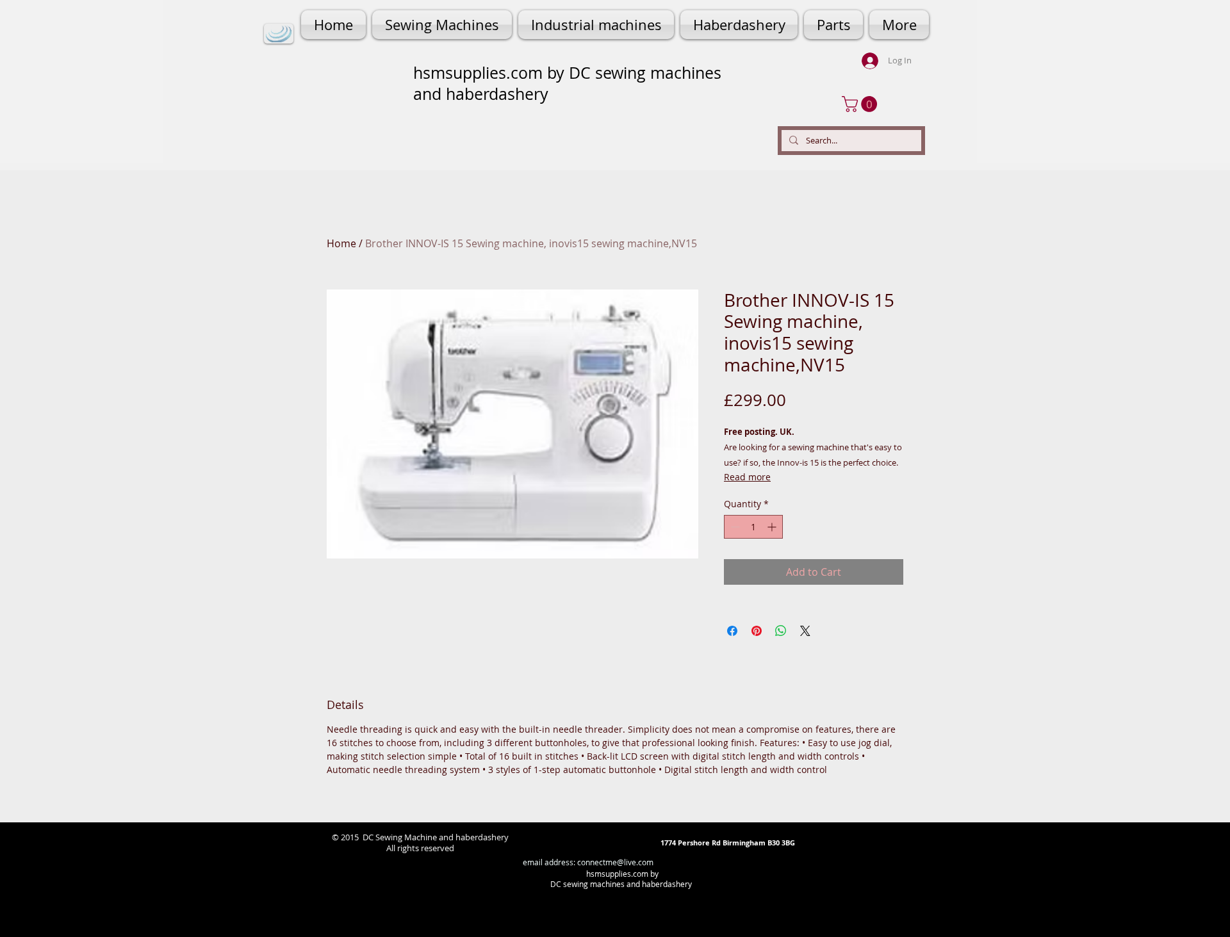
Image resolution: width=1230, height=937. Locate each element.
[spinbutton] (753, 527)
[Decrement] (734, 527)
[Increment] (773, 527)
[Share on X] (805, 631)
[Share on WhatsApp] (781, 631)
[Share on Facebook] (732, 631)
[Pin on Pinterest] (756, 631)
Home (341, 243)
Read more (747, 477)
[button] (861, 104)
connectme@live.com (615, 862)
